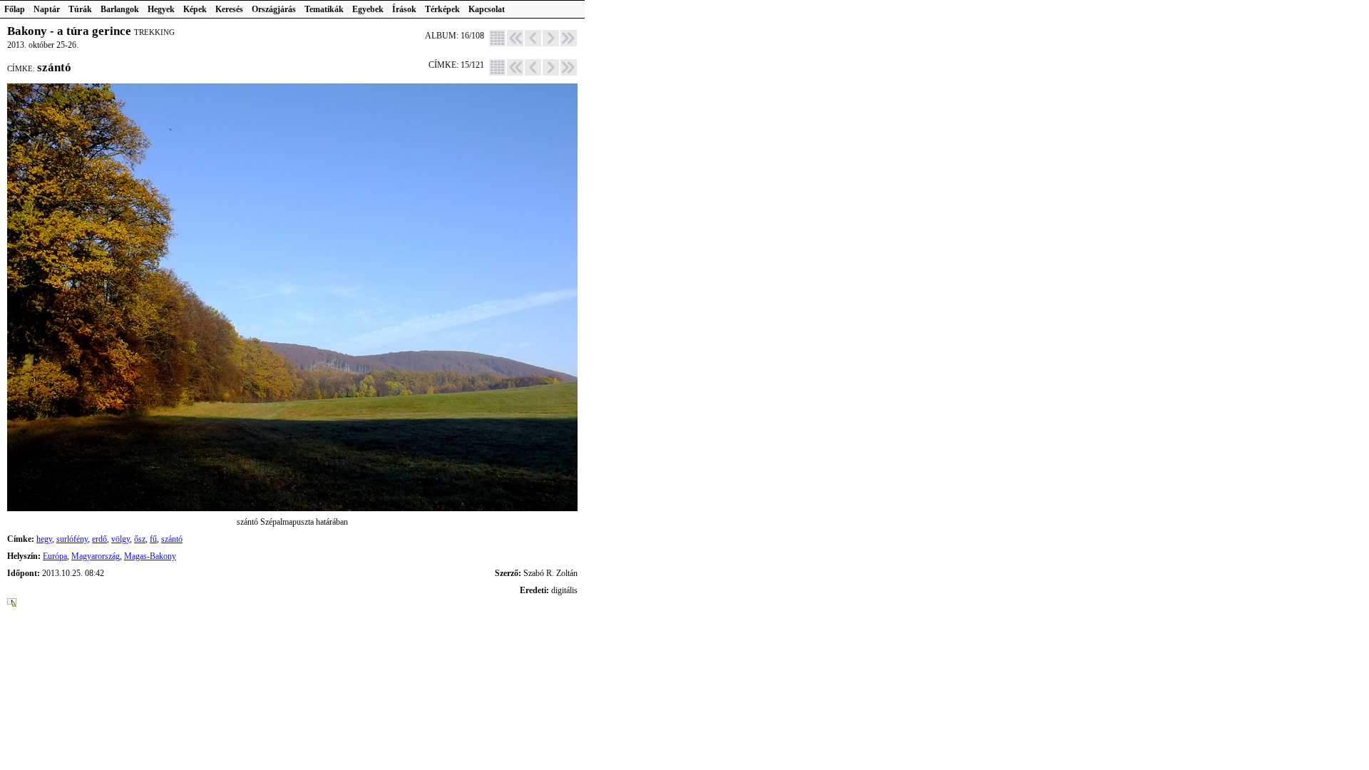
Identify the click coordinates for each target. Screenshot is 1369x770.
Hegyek (161, 9)
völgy (120, 539)
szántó (172, 539)
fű (153, 539)
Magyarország (95, 556)
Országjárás (274, 9)
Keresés (229, 9)
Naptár (47, 9)
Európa (55, 556)
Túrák (80, 9)
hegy (44, 539)
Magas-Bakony (150, 556)
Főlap (14, 9)
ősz (139, 539)
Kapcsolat (486, 9)
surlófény (72, 539)
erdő (99, 539)
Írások (404, 9)
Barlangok (120, 9)
